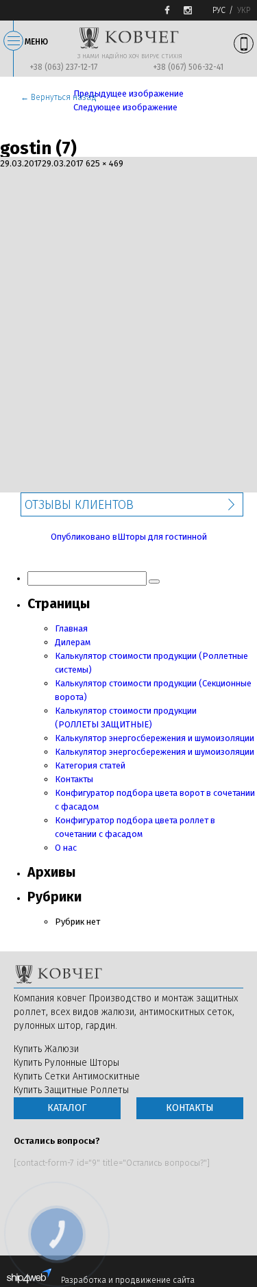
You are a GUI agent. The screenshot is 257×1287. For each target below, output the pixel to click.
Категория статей (90, 765)
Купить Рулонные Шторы (66, 1063)
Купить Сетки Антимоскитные (77, 1076)
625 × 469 (104, 163)
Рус (218, 10)
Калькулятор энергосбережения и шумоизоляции (154, 738)
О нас (66, 847)
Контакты (74, 779)
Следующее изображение (125, 107)
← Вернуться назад (59, 97)
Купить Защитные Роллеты (71, 1090)
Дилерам (72, 642)
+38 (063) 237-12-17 (63, 67)
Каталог (66, 1108)
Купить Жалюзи (46, 1049)
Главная (71, 628)
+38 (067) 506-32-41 (188, 67)
